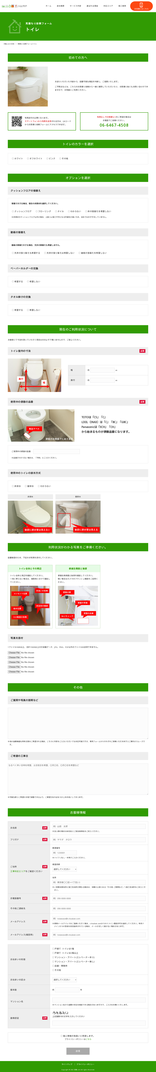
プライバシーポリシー (85, 1064)
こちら (88, 1039)
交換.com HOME (9, 44)
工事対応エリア (17, 871)
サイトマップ (67, 1064)
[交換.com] (14, 6)
